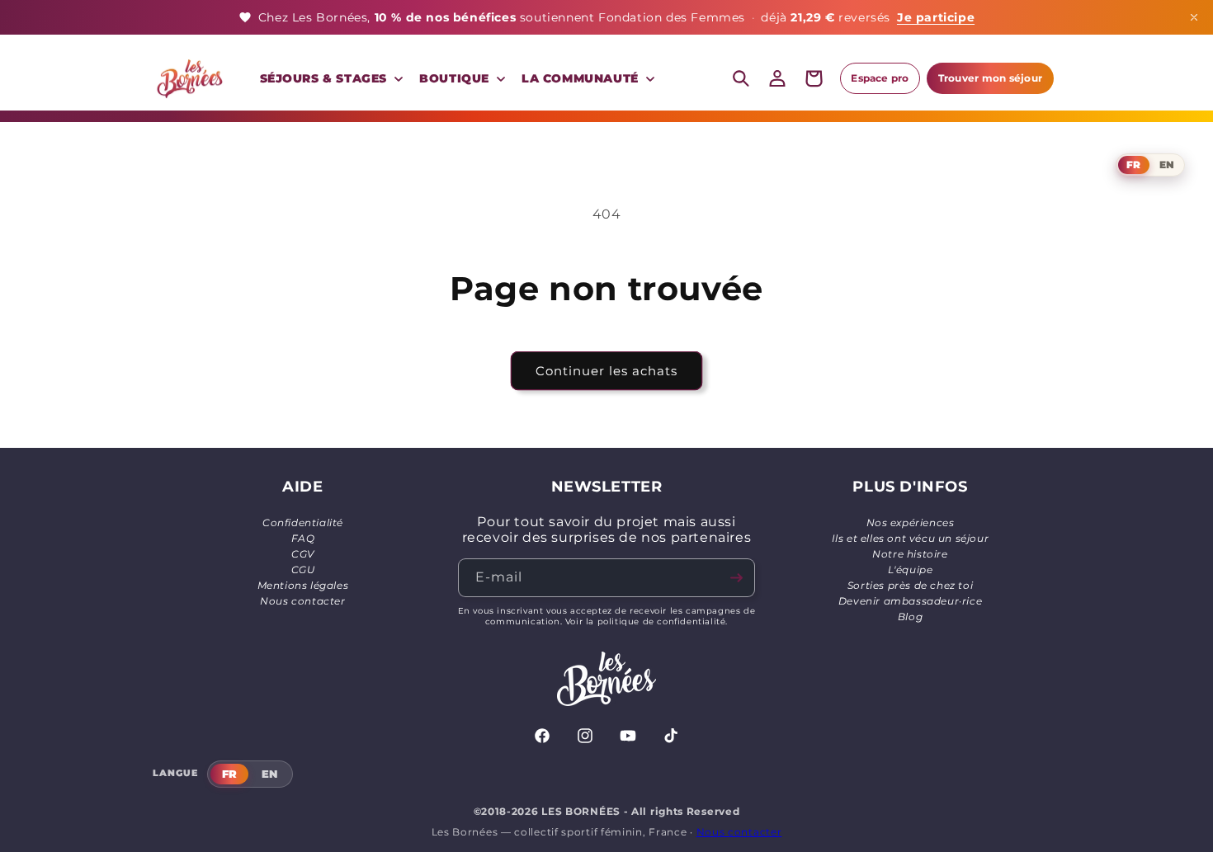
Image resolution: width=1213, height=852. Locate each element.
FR (1133, 164)
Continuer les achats (606, 371)
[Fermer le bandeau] (1194, 17)
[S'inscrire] (736, 577)
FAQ (303, 538)
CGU (303, 569)
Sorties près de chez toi (910, 585)
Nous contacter (302, 601)
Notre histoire (909, 554)
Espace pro (880, 78)
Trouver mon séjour (990, 78)
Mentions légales (303, 585)
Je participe (936, 17)
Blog (910, 616)
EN (1166, 164)
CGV (302, 554)
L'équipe (910, 569)
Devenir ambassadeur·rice (910, 601)
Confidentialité (302, 522)
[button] (330, 78)
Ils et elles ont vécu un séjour (910, 538)
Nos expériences (910, 522)
